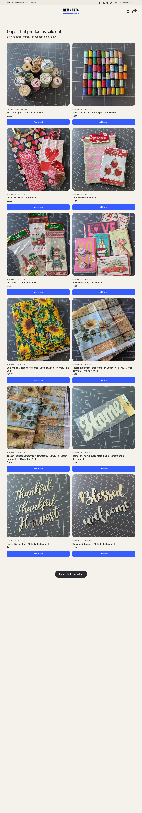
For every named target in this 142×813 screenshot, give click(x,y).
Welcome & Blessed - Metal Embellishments (94, 544)
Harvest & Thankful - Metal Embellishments (28, 544)
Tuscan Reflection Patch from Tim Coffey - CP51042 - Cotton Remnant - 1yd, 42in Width (102, 369)
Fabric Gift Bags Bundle (84, 197)
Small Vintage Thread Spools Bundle (25, 112)
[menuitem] (22, 3)
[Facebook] (100, 3)
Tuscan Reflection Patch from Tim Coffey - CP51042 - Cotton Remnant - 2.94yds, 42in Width (37, 457)
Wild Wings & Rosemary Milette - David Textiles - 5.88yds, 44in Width (38, 369)
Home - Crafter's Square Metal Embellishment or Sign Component (99, 457)
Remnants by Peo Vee (17, 109)
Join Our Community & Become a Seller (21, 3)
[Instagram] (104, 3)
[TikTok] (111, 3)
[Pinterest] (107, 3)
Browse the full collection (71, 574)
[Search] (128, 11)
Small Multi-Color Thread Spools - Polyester (94, 112)
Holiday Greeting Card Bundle (87, 282)
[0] (133, 11)
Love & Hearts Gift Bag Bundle (22, 197)
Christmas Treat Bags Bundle (21, 282)
